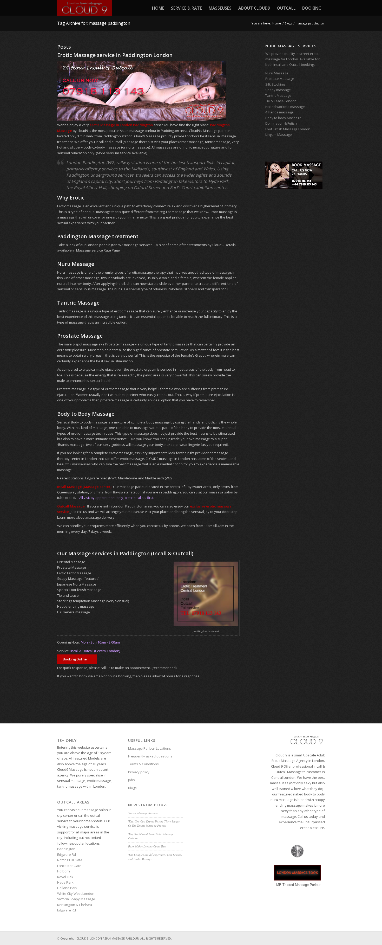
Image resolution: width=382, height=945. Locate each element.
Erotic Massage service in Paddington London (115, 55)
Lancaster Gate (69, 865)
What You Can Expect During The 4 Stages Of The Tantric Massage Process (154, 823)
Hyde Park (65, 882)
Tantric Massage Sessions (143, 813)
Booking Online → (77, 659)
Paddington (66, 848)
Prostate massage (119, 344)
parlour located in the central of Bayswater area (173, 486)
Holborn (63, 871)
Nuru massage (68, 272)
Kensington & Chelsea (74, 904)
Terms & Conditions (143, 764)
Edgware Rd (66, 854)
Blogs (132, 788)
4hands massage (70, 444)
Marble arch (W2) (158, 478)
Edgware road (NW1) (101, 478)
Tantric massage (70, 311)
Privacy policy (138, 772)
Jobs (131, 779)
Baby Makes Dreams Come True (147, 846)
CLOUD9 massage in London (168, 458)
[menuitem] (158, 8)
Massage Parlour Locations (149, 748)
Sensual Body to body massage (82, 422)
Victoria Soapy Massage (76, 899)
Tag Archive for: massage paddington (93, 23)
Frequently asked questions (150, 756)
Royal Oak (65, 877)
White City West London (75, 893)
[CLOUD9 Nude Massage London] (84, 8)
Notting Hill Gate (69, 860)
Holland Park (67, 887)
